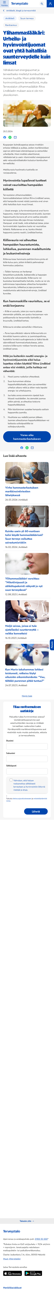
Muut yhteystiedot (12, 1258)
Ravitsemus (11, 25)
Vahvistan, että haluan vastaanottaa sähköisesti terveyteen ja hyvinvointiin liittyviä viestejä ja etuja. (29, 785)
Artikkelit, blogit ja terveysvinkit (21, 10)
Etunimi (9, 740)
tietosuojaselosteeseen (22, 798)
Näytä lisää (27, 696)
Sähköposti (11, 765)
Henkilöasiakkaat (12, 1287)
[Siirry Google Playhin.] (33, 1273)
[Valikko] (50, 3)
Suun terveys (27, 18)
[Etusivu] (19, 3)
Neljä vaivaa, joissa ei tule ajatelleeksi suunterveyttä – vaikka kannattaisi (22, 629)
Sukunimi (10, 753)
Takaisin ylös (25, 1221)
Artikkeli (9, 18)
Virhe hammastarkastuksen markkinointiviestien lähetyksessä (21, 491)
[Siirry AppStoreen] (12, 1273)
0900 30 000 (41, 1239)
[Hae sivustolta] (42, 3)
